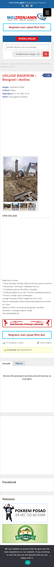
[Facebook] (27, 5)
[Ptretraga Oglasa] (46, 54)
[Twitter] (31, 5)
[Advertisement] (27, 126)
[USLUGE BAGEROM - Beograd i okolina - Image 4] (32, 206)
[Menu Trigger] (47, 12)
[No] (50, 556)
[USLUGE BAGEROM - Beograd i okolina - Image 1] (7, 206)
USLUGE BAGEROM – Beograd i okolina (19, 77)
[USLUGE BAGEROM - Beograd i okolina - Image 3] (24, 206)
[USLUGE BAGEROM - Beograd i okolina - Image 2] (16, 206)
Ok (27, 562)
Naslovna (4, 64)
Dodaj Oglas (27, 38)
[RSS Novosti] (22, 5)
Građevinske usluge (25, 64)
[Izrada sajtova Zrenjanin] (24, 521)
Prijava (41, 2)
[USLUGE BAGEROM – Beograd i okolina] (20, 179)
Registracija (31, 2)
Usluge (12, 64)
